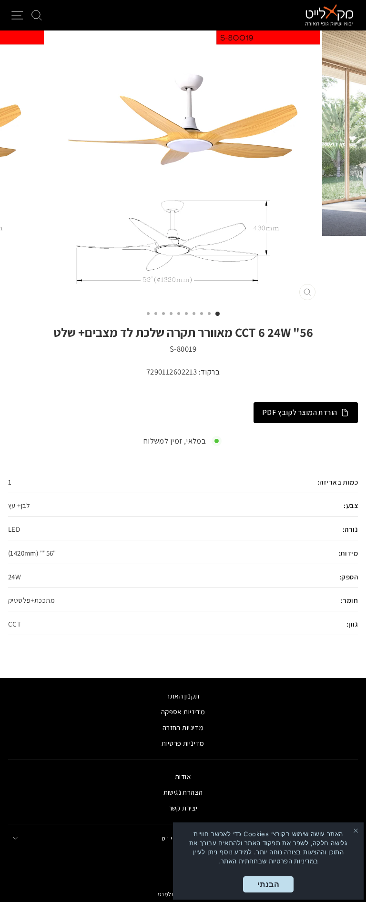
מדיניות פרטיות (183, 743)
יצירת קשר (183, 807)
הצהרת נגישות (183, 792)
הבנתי (268, 884)
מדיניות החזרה (183, 727)
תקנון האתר (182, 695)
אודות (183, 776)
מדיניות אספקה (183, 711)
